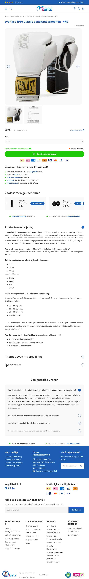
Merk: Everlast (79, 26)
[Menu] (6, 9)
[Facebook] (6, 488)
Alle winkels (51, 526)
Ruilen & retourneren (14, 463)
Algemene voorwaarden (27, 573)
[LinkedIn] (13, 488)
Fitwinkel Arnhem (53, 533)
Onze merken (31, 533)
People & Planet (32, 539)
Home (7, 16)
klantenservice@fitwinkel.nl (46, 471)
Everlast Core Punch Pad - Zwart (67, 202)
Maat (7, 136)
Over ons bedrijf (32, 526)
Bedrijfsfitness (73, 531)
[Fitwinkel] (10, 575)
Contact (8, 528)
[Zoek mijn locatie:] (71, 9)
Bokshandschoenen (17, 16)
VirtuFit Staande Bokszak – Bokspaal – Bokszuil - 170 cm (23, 202)
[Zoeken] (10, 8)
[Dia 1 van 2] (14, 115)
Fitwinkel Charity (32, 536)
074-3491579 (40, 468)
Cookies (32, 577)
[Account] (79, 8)
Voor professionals (75, 528)
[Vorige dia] (8, 66)
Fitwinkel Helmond (54, 542)
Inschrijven (76, 510)
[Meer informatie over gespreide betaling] (83, 130)
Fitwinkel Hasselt (53, 562)
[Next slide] (82, 203)
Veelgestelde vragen (12, 548)
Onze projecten (73, 535)
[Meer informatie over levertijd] (30, 148)
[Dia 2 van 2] (33, 115)
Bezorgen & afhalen (13, 460)
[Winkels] (74, 8)
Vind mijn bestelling (14, 457)
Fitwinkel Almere (53, 529)
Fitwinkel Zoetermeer (55, 552)
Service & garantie (13, 466)
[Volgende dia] (77, 66)
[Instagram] (9, 488)
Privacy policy (23, 577)
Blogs (28, 543)
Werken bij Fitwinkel (33, 529)
